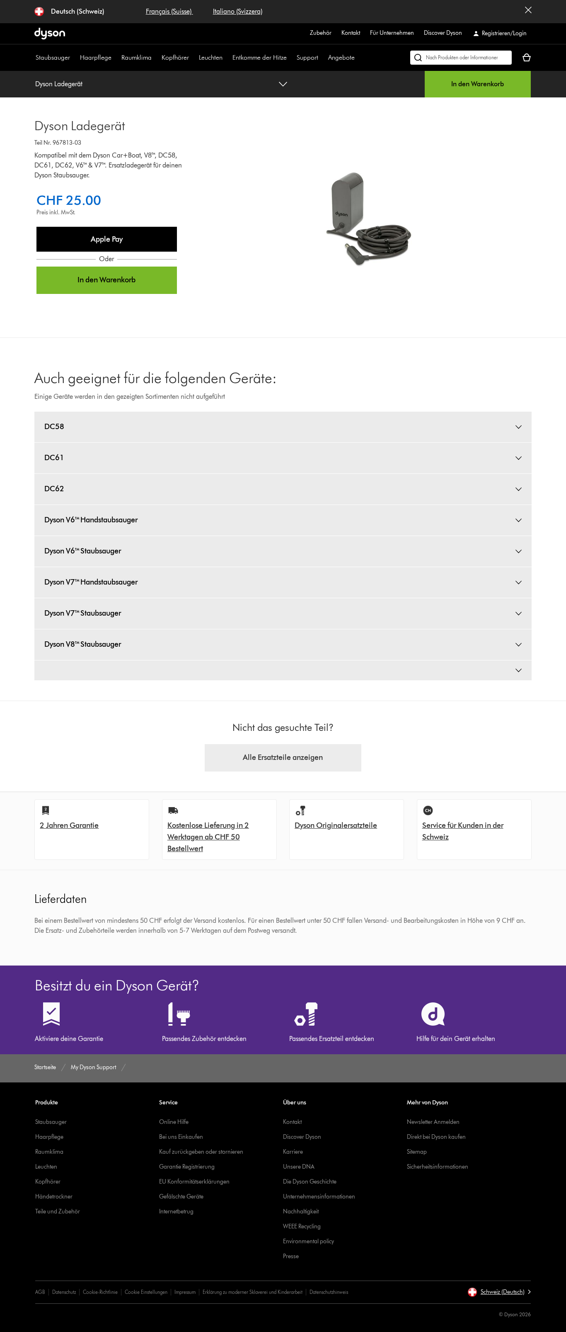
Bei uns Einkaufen (181, 1136)
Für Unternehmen (392, 32)
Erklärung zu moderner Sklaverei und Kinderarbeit (252, 1292)
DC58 (54, 426)
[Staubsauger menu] (74, 57)
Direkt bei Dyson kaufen (436, 1136)
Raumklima (136, 57)
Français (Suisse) (169, 11)
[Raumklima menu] (156, 57)
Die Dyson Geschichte (309, 1181)
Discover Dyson (443, 32)
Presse (291, 1256)
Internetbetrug (176, 1211)
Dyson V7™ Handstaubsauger (91, 582)
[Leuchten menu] (227, 57)
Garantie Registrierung (187, 1166)
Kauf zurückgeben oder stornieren (201, 1151)
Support (307, 57)
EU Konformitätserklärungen (194, 1181)
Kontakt (350, 32)
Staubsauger (53, 57)
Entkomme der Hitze (259, 57)
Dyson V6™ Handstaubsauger (91, 519)
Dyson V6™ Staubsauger (82, 551)
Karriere (293, 1151)
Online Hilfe (174, 1122)
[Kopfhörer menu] (193, 57)
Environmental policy (308, 1241)
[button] (106, 239)
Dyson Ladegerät (58, 84)
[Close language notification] (528, 12)
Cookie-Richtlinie (100, 1292)
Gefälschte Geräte (181, 1196)
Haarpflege (95, 57)
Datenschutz (64, 1292)
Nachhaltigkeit (301, 1211)
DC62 (54, 488)
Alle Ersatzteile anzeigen (283, 757)
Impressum (185, 1292)
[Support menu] (322, 57)
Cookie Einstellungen (146, 1292)
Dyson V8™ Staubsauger (82, 644)
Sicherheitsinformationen (437, 1166)
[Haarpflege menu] (115, 57)
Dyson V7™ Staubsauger (82, 613)
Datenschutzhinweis (329, 1292)
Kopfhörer (175, 57)
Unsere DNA (298, 1166)
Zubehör (320, 32)
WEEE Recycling (302, 1226)
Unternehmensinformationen (319, 1196)
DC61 (54, 457)
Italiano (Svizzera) (237, 11)
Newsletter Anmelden (433, 1122)
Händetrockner (54, 1196)
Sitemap (417, 1151)
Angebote (341, 57)
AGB (40, 1292)
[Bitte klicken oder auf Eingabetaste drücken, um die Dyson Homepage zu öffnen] (49, 33)
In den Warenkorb (477, 84)
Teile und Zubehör (57, 1211)
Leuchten (211, 57)
